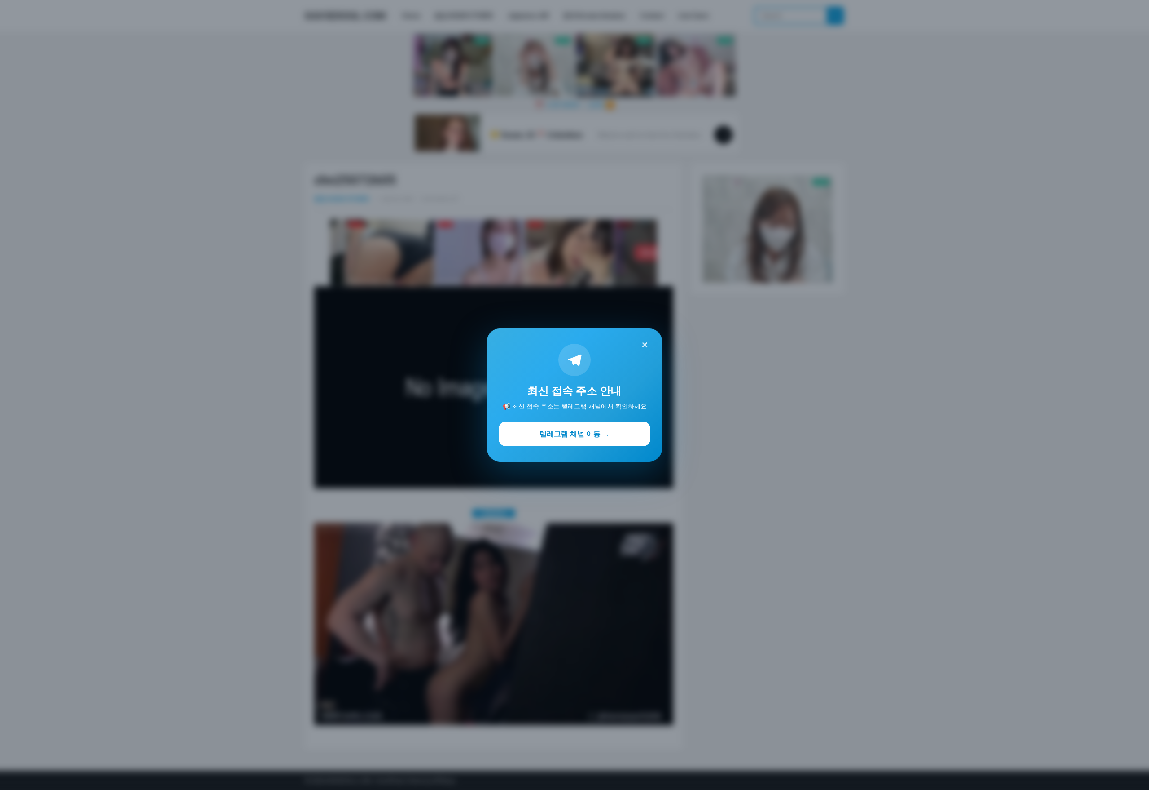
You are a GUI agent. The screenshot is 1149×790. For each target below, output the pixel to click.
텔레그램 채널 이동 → (574, 434)
